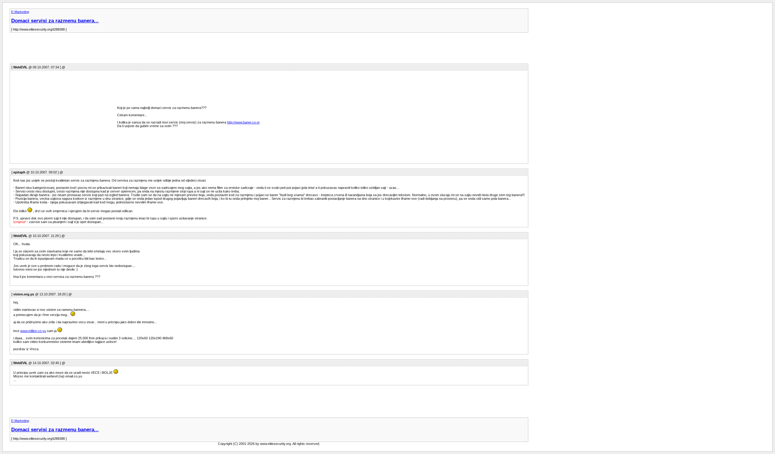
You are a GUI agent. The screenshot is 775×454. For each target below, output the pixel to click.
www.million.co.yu (33, 331)
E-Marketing (20, 12)
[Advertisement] (120, 50)
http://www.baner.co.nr (243, 122)
